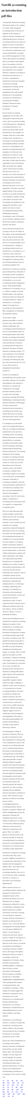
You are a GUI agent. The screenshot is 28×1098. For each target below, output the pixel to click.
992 (8, 1091)
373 (21, 1091)
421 (18, 1082)
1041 (8, 1082)
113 (8, 1085)
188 (16, 1087)
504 (21, 1080)
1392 (13, 1082)
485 (12, 1080)
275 (23, 1082)
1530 (4, 1094)
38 (12, 1091)
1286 (21, 1087)
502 (8, 1080)
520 (8, 1089)
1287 (17, 1089)
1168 (13, 1085)
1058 (18, 1094)
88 (12, 1096)
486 (12, 1089)
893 (14, 1094)
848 (3, 1089)
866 (3, 1091)
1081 (9, 1094)
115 (3, 1080)
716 (8, 1087)
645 (22, 1085)
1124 (16, 1091)
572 (17, 1085)
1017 (4, 1096)
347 (3, 1087)
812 (17, 1080)
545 (22, 1089)
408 (3, 1082)
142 (9, 1096)
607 (3, 1085)
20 (12, 1087)
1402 (23, 1094)
